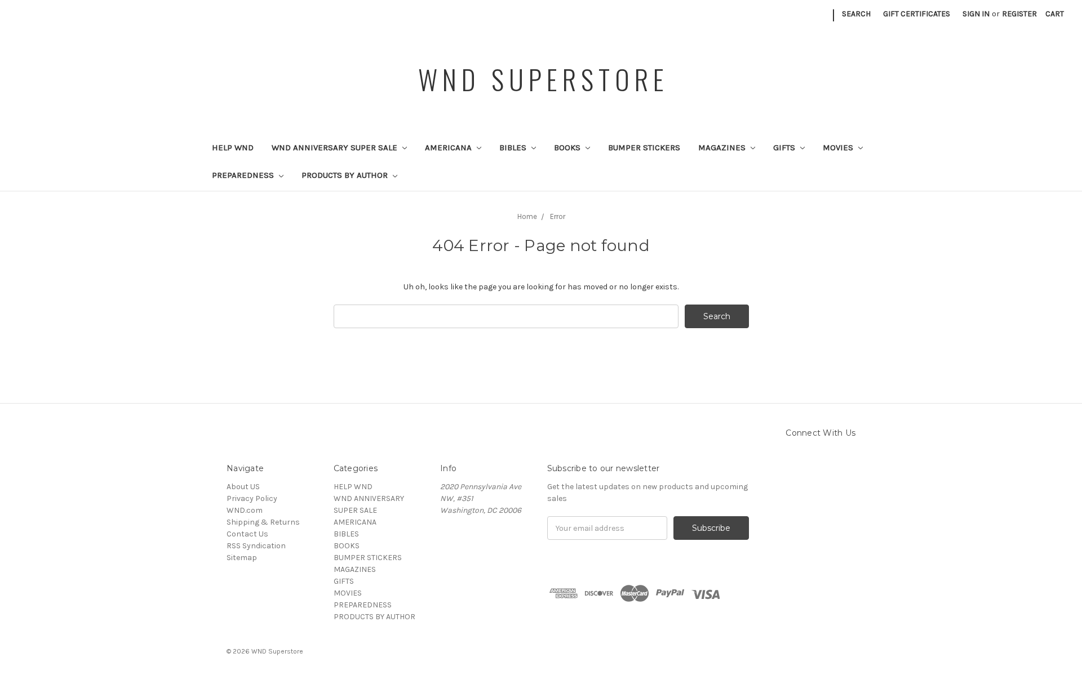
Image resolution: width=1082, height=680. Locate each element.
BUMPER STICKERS (644, 147)
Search (856, 14)
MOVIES (839, 147)
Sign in (976, 14)
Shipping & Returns (263, 522)
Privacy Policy (252, 498)
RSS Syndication (256, 546)
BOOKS (568, 147)
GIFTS (785, 147)
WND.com (245, 510)
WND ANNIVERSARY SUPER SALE (336, 147)
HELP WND (233, 147)
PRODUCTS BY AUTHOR (345, 175)
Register (1019, 14)
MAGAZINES (723, 147)
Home (527, 216)
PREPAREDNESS (244, 175)
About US (243, 486)
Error (557, 216)
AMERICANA (449, 147)
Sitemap (242, 557)
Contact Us (247, 534)
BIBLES (514, 147)
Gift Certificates (916, 14)
